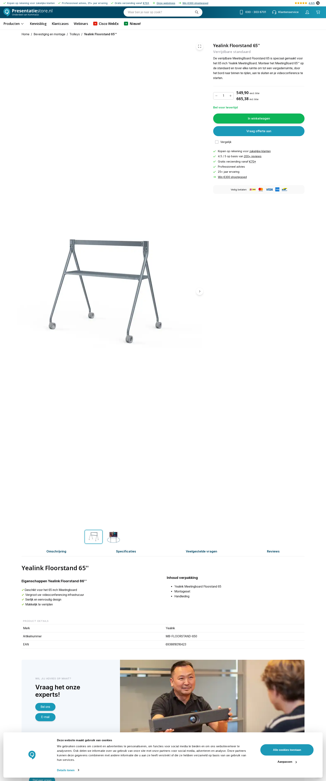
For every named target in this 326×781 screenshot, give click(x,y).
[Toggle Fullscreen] (199, 46)
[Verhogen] (230, 96)
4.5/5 (312, 3)
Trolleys (74, 34)
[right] (199, 291)
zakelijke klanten (260, 151)
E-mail (45, 717)
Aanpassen (285, 761)
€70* (146, 3)
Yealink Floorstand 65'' (100, 34)
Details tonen (66, 770)
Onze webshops (166, 3)
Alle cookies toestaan (287, 749)
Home (25, 34)
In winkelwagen (259, 118)
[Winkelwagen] (318, 12)
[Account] (307, 12)
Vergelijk (225, 141)
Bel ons (45, 707)
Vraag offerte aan (258, 131)
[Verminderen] (216, 96)
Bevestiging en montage (49, 34)
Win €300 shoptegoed (195, 3)
